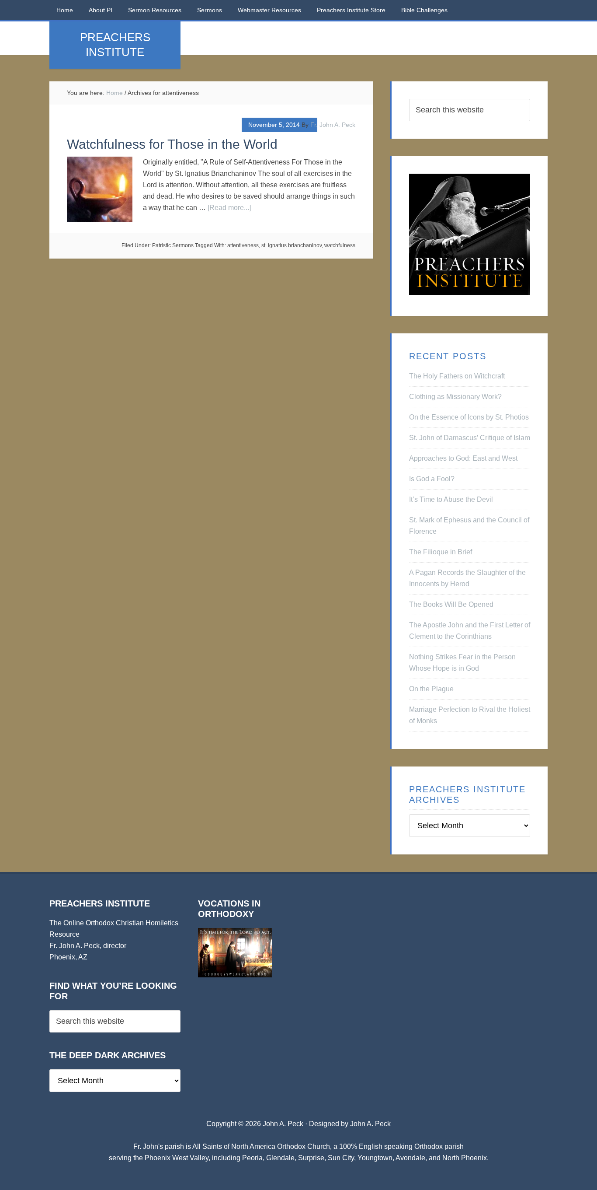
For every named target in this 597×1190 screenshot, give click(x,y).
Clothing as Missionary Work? (455, 396)
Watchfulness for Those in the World (172, 144)
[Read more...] (229, 207)
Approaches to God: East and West (463, 458)
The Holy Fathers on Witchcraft (457, 376)
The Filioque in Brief (440, 552)
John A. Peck (370, 1123)
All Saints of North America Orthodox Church (261, 1146)
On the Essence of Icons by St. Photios (469, 417)
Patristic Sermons (173, 245)
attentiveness (243, 245)
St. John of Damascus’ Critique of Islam (469, 437)
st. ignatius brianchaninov (291, 245)
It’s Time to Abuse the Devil (451, 499)
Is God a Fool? (432, 479)
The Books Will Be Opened (451, 604)
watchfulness (339, 245)
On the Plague (431, 689)
